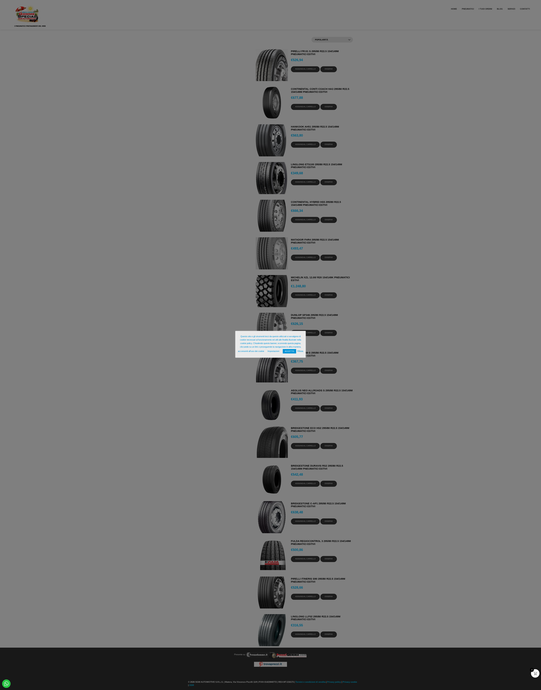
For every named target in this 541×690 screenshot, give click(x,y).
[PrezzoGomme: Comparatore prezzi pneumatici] (257, 654)
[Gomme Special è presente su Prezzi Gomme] (288, 654)
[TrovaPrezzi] (270, 664)
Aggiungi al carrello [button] (305, 69)
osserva (329, 69)
